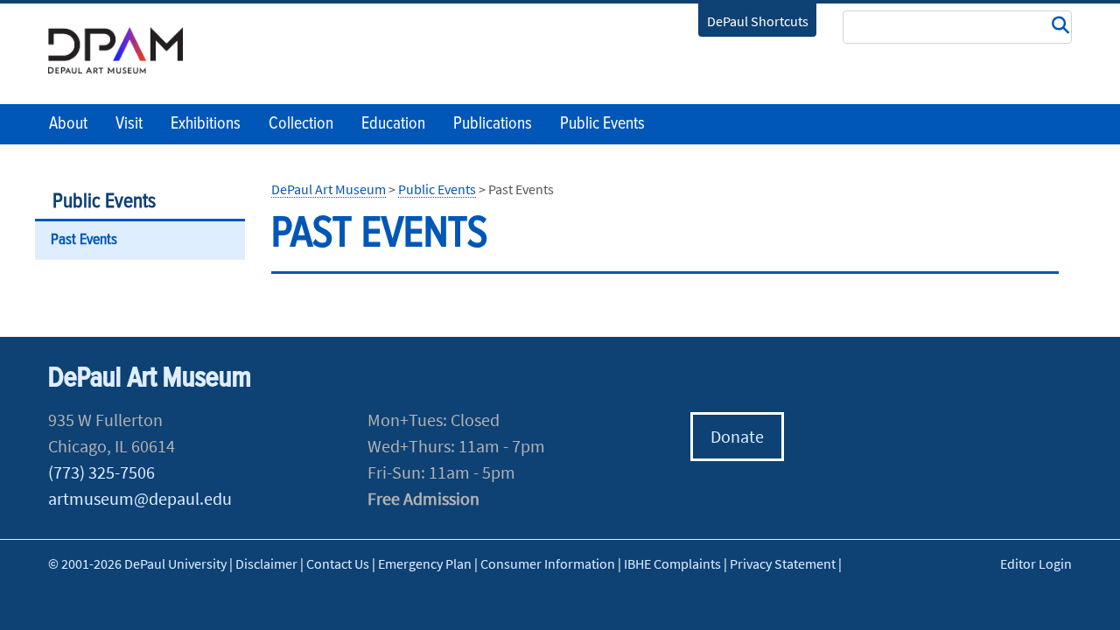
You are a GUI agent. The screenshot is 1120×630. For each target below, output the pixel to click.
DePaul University (127, 50)
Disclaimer (266, 563)
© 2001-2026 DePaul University (137, 563)
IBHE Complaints (672, 563)
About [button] (68, 124)
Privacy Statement (783, 563)
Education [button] (393, 124)
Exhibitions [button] (206, 124)
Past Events (84, 240)
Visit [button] (129, 124)
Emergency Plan (425, 563)
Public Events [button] (602, 124)
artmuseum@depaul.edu (140, 498)
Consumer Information (547, 563)
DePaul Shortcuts (757, 21)
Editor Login (1036, 563)
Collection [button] (301, 124)
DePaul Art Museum (328, 189)
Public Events (104, 201)
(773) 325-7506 (101, 472)
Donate (737, 436)
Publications (492, 124)
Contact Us (337, 563)
